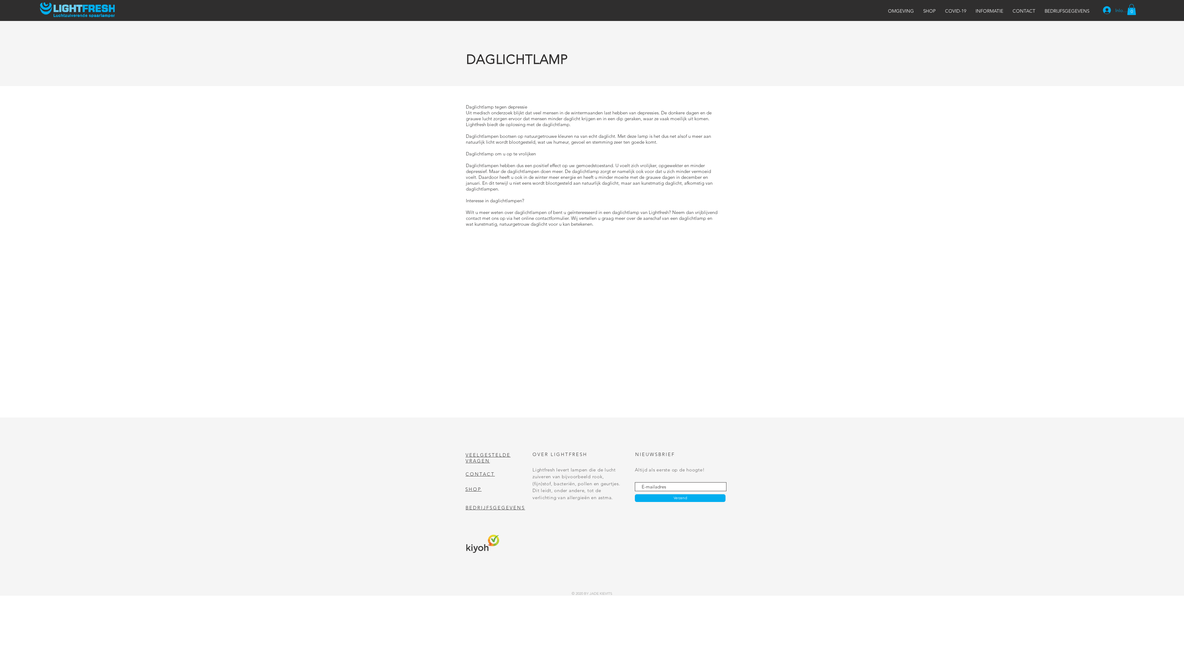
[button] (901, 10)
